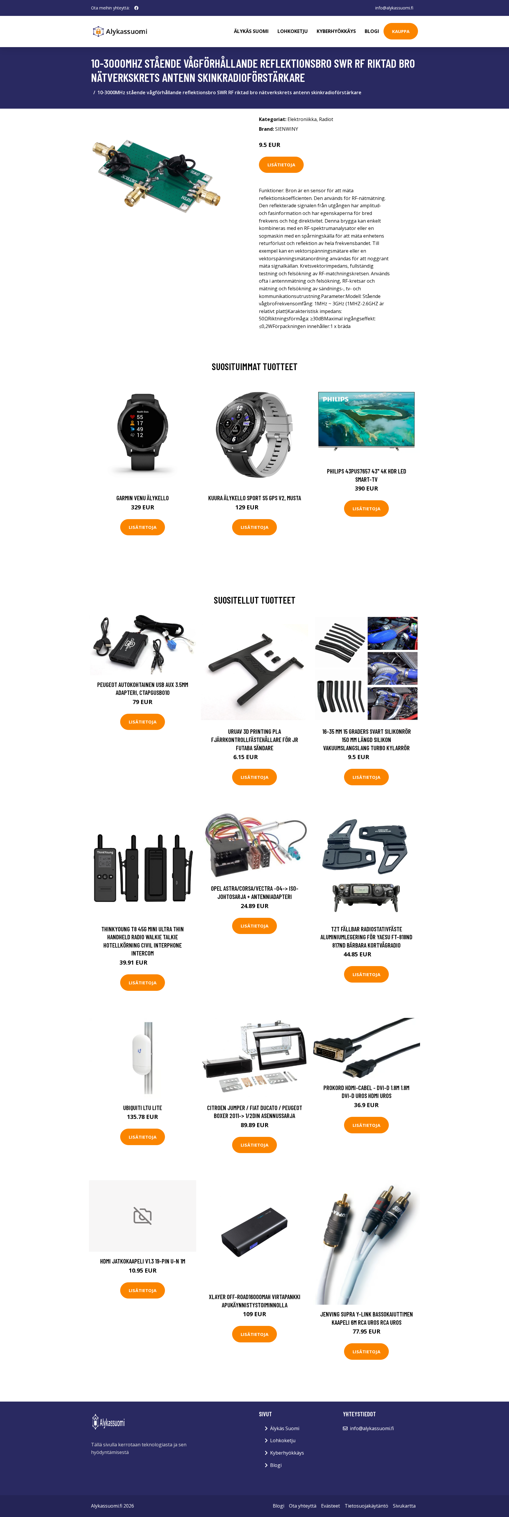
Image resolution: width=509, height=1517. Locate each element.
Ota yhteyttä (302, 1506)
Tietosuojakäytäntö (366, 1506)
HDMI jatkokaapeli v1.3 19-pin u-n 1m (142, 1261)
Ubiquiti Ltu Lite (142, 1107)
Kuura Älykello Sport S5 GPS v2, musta (254, 497)
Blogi (372, 31)
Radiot (326, 119)
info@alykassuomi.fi (394, 8)
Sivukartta (404, 1506)
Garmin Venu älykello (142, 497)
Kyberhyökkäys (336, 31)
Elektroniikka (302, 119)
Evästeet (330, 1506)
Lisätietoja (281, 165)
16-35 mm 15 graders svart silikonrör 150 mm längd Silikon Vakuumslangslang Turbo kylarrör (366, 739)
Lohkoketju (292, 31)
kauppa (400, 31)
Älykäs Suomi (284, 1428)
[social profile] (136, 8)
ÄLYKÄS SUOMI (251, 31)
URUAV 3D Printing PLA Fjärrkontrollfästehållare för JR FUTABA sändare (254, 739)
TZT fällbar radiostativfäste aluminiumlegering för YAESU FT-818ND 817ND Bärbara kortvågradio (366, 937)
